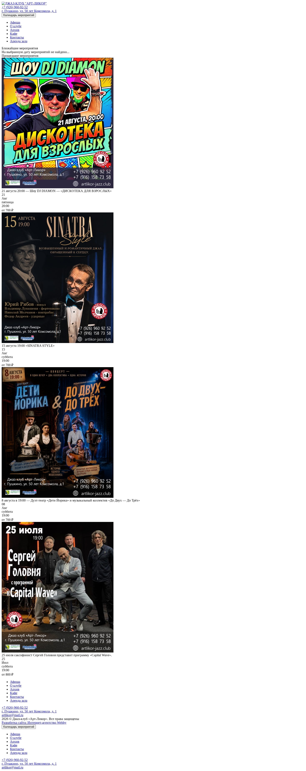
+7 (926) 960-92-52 (15, 7)
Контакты (17, 37)
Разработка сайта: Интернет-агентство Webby (34, 722)
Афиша (15, 22)
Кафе (13, 33)
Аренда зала (18, 41)
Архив (14, 30)
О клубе (15, 26)
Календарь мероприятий (18, 15)
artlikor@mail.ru (12, 715)
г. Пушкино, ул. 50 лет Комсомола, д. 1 (29, 11)
